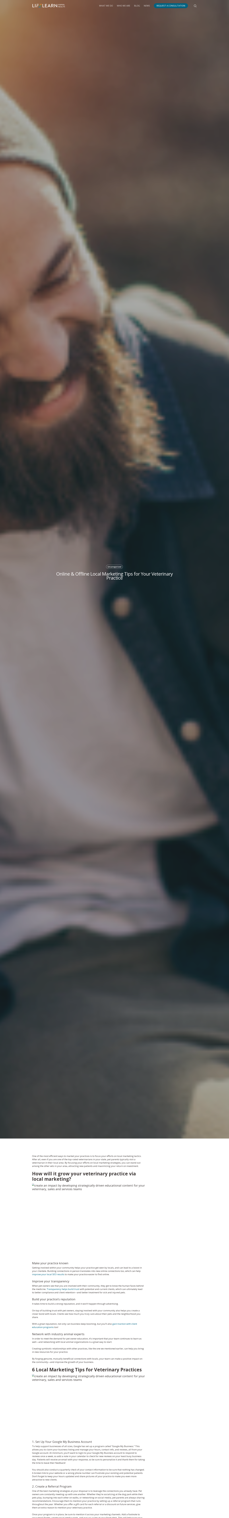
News (147, 5)
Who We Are (123, 5)
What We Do (106, 5)
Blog (137, 5)
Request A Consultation (171, 5)
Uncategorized (114, 566)
